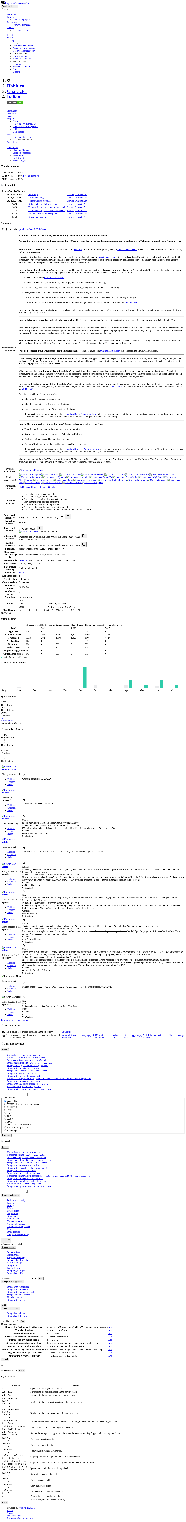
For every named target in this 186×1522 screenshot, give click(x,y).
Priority (10, 1205)
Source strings (13, 1252)
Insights (10, 118)
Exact (35, 1278)
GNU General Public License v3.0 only (37, 487)
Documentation (20, 56)
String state (12, 1265)
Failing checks (19, 129)
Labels (10, 1208)
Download (23, 560)
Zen (85, 194)
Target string (12, 1213)
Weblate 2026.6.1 (27, 1508)
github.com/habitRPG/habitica (32, 229)
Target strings (13, 1255)
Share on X (18, 155)
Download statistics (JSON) (25, 126)
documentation (132, 302)
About (16, 69)
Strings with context (16, 1300)
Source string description (18, 1260)
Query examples (8, 1324)
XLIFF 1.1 (12, 1107)
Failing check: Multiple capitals (42, 213)
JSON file (66, 1032)
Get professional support (24, 51)
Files (9, 134)
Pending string (13, 1268)
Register (11, 35)
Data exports (18, 131)
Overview (11, 113)
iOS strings (125, 1036)
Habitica (15, 86)
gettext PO (12, 1101)
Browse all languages (22, 25)
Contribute (18, 64)
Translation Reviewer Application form (81, 449)
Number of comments (17, 1224)
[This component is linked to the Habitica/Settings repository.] (63, 517)
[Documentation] (2, 185)
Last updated (13, 1218)
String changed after (16, 1313)
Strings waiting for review (40, 201)
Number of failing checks (18, 1226)
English (25, 820)
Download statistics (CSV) (25, 124)
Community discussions (24, 48)
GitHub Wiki (28, 389)
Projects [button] (10, 17)
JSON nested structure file (99, 1036)
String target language (17, 1270)
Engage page (19, 158)
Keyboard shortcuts (22, 58)
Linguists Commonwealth (17, 3)
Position (10, 1203)
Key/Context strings (16, 1257)
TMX (139, 1036)
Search (10, 116)
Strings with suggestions (18, 1287)
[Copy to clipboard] (68, 516)
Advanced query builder (12, 1244)
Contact (10, 1513)
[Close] (2, 1365)
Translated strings (36, 197)
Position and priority (16, 1200)
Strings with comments (38, 217)
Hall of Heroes (115, 386)
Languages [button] (12, 22)
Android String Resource (69, 1036)
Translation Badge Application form (80, 414)
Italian (13, 96)
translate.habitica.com (127, 249)
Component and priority (18, 1234)
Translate (35, 176)
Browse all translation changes (15, 1020)
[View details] (24, 776)
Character (17, 91)
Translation (12, 110)
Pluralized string (14, 1297)
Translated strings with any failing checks (47, 207)
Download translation (23, 137)
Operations (12, 142)
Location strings (14, 1262)
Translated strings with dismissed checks (46, 210)
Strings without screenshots (19, 1294)
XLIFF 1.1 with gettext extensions (23, 1104)
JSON (89, 1036)
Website (16, 72)
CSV (84, 1036)
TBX (134, 1036)
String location (13, 1232)
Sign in (10, 37)
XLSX (181, 1036)
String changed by (15, 1273)
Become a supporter (22, 66)
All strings (33, 194)
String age (11, 1216)
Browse (26, 176)
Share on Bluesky (21, 150)
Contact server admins (23, 45)
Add (40, 1278)
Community (12, 147)
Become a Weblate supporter (20, 1518)
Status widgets (19, 160)
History (16, 121)
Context (25, 830)
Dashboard (12, 14)
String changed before (17, 1316)
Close (21, 1370)
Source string (13, 1211)
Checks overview (21, 30)
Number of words (15, 1221)
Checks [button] (10, 27)
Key (9, 1229)
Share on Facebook (22, 152)
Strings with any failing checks (42, 204)
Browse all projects (21, 19)
